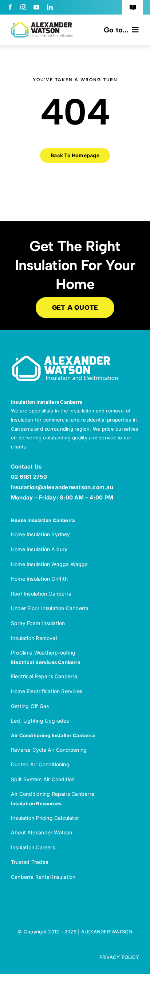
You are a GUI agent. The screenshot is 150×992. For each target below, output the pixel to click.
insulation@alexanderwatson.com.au (62, 487)
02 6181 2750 (29, 476)
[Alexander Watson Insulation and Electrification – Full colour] (41, 24)
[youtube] (36, 7)
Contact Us (26, 466)
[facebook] (10, 7)
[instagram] (23, 7)
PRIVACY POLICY (119, 957)
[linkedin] (50, 7)
